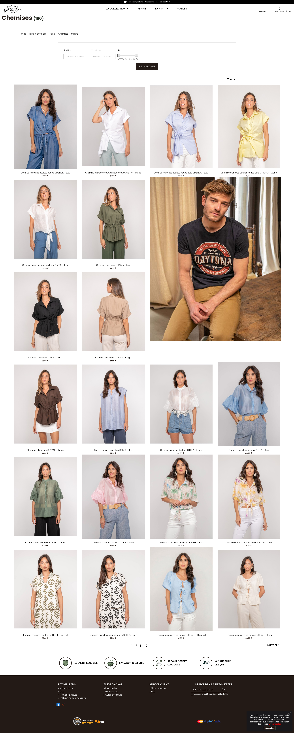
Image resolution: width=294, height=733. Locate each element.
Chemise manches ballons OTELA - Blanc (181, 450)
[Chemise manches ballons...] (181, 403)
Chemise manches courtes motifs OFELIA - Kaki (45, 635)
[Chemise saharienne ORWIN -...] (113, 218)
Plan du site (111, 688)
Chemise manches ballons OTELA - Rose (113, 542)
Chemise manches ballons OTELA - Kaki (45, 542)
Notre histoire (66, 688)
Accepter (269, 728)
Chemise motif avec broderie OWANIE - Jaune (249, 542)
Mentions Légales (68, 695)
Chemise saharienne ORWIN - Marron (45, 450)
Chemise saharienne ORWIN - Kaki (113, 265)
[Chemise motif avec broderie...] (181, 496)
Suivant (274, 645)
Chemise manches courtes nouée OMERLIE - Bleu (45, 172)
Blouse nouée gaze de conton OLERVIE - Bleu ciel (181, 635)
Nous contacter (158, 688)
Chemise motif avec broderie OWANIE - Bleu (181, 542)
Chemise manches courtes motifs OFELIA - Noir (113, 635)
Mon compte (111, 691)
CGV (62, 691)
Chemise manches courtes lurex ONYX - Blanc (45, 265)
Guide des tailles (113, 695)
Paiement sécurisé (86, 663)
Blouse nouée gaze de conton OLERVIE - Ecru (249, 635)
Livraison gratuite (131, 663)
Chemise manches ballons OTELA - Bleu (248, 450)
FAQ (153, 691)
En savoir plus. (275, 724)
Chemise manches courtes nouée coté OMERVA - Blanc (113, 172)
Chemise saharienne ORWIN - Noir (45, 357)
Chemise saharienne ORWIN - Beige (113, 357)
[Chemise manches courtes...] (45, 126)
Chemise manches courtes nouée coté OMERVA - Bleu (181, 172)
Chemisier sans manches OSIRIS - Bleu (113, 450)
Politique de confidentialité (73, 698)
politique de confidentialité (216, 694)
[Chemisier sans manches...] (113, 403)
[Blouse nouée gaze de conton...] (181, 588)
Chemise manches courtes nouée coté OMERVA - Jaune (249, 172)
